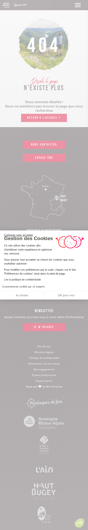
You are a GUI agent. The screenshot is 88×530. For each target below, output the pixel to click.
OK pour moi (66, 295)
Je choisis (22, 295)
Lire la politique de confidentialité (22, 279)
